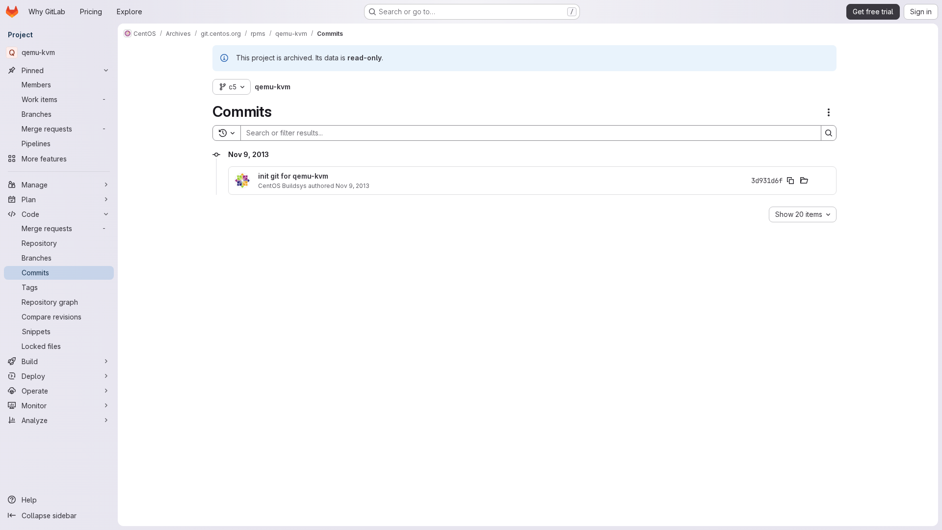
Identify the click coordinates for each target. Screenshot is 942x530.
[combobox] (803, 214)
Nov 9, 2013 (352, 185)
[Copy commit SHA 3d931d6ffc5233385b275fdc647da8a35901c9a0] (790, 180)
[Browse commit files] (804, 180)
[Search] (829, 133)
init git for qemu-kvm (293, 176)
